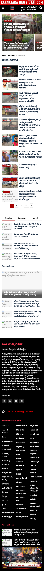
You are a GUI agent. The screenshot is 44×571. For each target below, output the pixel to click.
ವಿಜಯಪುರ (34, 461)
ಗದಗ (4, 508)
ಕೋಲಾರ (5, 500)
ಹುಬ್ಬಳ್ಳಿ (32, 518)
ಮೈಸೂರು (34, 426)
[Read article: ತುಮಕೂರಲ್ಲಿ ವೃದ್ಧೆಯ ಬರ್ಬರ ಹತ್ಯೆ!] (10, 169)
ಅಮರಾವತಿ (6, 449)
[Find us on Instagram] (16, 401)
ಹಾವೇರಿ (33, 510)
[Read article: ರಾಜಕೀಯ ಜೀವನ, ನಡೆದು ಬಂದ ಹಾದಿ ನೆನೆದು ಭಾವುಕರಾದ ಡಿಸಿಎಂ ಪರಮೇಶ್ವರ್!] (10, 196)
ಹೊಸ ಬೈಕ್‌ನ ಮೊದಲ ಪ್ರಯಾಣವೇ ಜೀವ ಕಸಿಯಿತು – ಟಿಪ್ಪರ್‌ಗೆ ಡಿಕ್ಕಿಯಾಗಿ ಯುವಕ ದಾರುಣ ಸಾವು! (30, 141)
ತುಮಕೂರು (7, 21)
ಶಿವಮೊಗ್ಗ (34, 495)
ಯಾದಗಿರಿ (34, 430)
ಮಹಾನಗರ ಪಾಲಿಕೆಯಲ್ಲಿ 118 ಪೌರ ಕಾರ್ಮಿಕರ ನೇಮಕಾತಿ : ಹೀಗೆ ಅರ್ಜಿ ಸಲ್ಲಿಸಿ (29, 182)
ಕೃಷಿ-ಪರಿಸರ (7, 488)
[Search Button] (40, 8)
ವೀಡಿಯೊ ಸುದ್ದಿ (36, 477)
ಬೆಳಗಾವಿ (19, 504)
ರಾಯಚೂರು (35, 446)
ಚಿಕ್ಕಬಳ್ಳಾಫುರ (7, 517)
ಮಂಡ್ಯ (19, 512)
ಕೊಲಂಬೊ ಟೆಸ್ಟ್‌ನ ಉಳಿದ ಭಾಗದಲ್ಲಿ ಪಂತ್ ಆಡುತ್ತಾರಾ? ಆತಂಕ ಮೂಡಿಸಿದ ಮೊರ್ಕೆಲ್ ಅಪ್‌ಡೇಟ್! (27, 314)
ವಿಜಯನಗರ (35, 457)
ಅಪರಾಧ (5, 445)
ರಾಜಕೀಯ (6, 192)
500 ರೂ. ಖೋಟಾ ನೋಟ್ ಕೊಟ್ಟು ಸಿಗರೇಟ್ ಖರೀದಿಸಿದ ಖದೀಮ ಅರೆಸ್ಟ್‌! (30, 84)
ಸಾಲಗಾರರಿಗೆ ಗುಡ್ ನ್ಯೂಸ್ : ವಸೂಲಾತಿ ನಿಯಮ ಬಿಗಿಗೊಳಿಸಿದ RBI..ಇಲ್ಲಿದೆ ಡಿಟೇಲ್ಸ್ (25, 246)
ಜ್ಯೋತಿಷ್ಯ (19, 434)
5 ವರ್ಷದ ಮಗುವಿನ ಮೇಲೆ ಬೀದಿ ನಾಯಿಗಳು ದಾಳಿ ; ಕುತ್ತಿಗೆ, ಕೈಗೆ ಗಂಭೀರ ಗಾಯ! (30, 154)
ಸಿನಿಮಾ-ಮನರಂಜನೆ (35, 505)
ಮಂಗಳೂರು (21, 508)
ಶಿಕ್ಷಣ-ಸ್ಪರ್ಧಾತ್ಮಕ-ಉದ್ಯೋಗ (8, 179)
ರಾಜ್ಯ (32, 438)
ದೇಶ (18, 454)
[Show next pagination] (31, 205)
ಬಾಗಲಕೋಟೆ (21, 478)
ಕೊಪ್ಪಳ (4, 496)
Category (11, 55)
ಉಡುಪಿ (5, 468)
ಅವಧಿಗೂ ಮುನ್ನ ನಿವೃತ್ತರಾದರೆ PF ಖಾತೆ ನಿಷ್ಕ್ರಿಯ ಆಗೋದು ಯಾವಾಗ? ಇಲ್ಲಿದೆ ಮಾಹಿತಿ (26, 324)
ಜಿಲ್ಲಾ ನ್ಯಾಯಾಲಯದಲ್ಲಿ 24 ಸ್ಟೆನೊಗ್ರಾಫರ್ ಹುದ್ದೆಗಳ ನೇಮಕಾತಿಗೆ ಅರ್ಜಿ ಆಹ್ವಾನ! (17, 27)
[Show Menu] (3, 8)
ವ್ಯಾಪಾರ (33, 481)
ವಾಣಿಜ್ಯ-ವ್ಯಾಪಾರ (33, 452)
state (4, 437)
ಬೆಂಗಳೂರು (20, 486)
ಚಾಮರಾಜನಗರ (8, 512)
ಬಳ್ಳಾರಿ (18, 474)
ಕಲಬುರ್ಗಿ (5, 484)
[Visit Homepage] (12, 8)
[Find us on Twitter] (10, 401)
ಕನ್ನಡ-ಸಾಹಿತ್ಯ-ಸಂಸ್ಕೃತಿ (7, 478)
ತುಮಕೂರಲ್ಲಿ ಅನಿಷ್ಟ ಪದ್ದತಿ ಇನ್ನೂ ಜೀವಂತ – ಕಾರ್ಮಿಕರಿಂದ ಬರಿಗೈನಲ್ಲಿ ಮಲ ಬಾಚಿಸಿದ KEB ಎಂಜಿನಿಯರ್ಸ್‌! (30, 125)
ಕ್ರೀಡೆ (4, 504)
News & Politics (5, 431)
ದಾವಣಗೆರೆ (20, 450)
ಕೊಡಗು (5, 492)
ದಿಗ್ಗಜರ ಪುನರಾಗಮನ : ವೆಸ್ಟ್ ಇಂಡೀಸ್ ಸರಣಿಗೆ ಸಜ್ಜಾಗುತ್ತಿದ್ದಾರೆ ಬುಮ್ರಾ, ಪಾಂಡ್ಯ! (20, 294)
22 (26, 205)
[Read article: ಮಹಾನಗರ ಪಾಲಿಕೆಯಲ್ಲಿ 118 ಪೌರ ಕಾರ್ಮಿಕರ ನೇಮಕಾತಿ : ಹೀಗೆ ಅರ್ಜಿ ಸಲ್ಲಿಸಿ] (10, 182)
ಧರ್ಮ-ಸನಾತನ (19, 460)
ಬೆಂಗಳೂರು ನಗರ (20, 499)
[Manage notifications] (38, 566)
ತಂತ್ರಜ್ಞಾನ (20, 438)
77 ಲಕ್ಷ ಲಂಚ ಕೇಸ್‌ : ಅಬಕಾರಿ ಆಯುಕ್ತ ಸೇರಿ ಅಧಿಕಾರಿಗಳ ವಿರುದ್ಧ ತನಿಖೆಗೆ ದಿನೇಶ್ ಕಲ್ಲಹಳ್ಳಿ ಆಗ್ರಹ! (17, 46)
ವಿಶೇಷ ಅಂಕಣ (33, 471)
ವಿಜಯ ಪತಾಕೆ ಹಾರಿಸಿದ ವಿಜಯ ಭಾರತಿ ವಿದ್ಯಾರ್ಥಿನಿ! (25, 235)
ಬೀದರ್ (19, 482)
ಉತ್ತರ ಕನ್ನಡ (7, 473)
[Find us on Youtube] (21, 401)
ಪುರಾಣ (19, 470)
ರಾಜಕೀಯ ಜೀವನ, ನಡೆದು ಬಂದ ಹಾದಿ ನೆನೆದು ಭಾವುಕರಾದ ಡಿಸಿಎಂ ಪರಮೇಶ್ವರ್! (30, 195)
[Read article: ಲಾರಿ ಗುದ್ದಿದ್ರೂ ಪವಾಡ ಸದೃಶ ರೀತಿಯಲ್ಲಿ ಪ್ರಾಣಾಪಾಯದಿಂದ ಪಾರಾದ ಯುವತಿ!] (10, 97)
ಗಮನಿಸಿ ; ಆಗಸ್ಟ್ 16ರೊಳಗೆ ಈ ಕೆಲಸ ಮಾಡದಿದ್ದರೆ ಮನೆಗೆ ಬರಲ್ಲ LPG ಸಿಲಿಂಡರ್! (27, 226)
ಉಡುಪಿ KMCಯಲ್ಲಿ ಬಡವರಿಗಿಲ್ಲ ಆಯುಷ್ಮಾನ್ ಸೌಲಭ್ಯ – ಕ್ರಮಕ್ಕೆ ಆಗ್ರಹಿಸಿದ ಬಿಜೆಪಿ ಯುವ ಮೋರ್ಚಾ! (26, 256)
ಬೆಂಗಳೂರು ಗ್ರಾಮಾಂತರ (21, 492)
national (5, 426)
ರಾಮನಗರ (34, 442)
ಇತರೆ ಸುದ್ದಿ (6, 460)
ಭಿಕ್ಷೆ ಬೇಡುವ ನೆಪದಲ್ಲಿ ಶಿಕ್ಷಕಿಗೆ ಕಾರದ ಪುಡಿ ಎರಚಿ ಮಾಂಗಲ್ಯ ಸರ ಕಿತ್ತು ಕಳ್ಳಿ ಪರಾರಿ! (29, 110)
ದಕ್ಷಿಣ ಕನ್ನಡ (21, 446)
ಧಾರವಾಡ (20, 465)
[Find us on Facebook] (4, 401)
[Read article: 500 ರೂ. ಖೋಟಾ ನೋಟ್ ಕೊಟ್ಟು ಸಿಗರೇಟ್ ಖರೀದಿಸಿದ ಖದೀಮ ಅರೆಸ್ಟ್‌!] (10, 84)
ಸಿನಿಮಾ (33, 499)
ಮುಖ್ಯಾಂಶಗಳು (22, 517)
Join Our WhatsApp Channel (20, 412)
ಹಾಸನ (33, 514)
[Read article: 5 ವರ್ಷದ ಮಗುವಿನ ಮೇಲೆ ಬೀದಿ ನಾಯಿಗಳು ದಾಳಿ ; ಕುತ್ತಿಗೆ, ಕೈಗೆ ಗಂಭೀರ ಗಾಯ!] (10, 156)
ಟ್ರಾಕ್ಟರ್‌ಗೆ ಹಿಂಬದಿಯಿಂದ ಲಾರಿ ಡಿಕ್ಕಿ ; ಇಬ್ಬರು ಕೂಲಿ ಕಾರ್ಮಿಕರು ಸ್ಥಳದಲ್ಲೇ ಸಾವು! (29, 71)
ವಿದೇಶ (33, 465)
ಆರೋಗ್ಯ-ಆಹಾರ (6, 455)
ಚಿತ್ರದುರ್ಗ (20, 430)
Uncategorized (8, 441)
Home (4, 55)
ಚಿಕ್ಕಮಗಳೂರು (22, 426)
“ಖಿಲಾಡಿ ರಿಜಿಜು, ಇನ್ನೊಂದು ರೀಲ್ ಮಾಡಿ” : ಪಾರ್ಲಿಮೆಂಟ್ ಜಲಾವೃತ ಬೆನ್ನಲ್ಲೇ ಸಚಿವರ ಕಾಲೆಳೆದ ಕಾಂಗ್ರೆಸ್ (26, 304)
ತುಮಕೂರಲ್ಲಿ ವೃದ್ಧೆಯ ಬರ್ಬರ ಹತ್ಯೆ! (28, 166)
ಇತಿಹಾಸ (5, 464)
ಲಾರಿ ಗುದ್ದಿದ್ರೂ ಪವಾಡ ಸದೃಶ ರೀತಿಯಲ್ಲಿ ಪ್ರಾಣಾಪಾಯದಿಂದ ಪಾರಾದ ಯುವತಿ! (28, 97)
